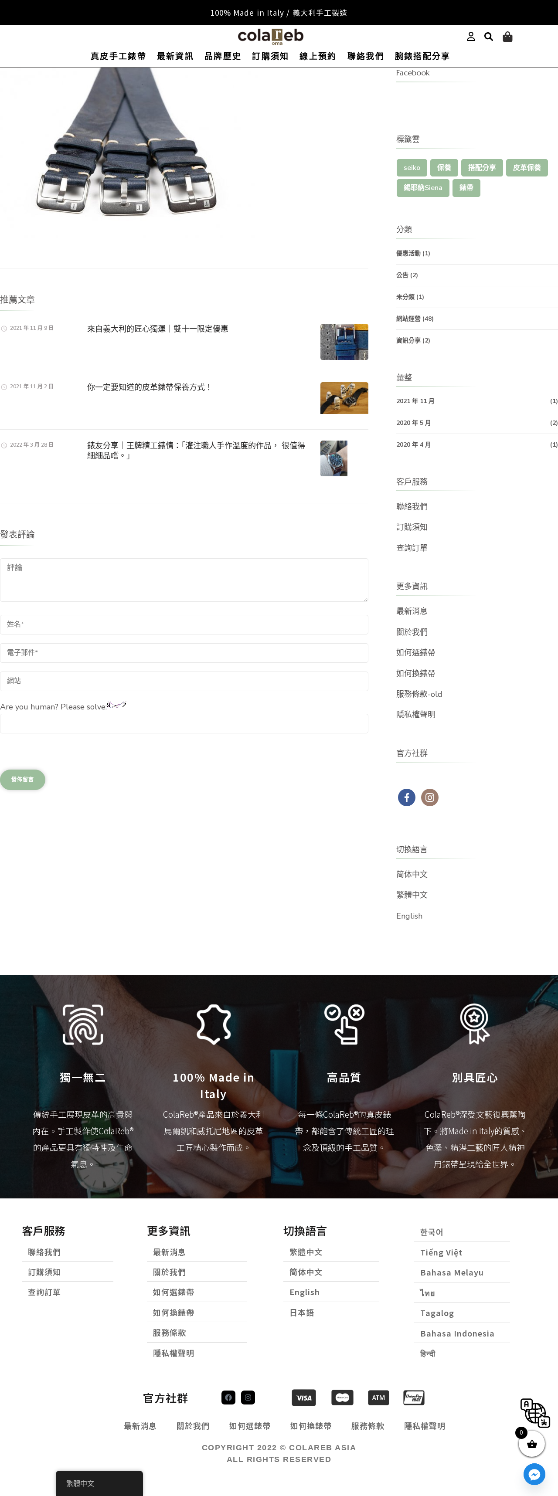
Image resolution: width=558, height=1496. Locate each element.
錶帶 (466, 188)
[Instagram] (248, 1397)
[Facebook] (228, 1397)
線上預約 (318, 56)
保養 (444, 168)
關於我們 (412, 632)
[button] (488, 37)
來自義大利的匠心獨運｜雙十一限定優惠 (157, 329)
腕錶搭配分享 (423, 56)
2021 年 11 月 (415, 401)
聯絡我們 (365, 56)
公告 (402, 275)
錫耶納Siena (423, 188)
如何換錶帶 (416, 673)
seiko (412, 168)
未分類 (405, 297)
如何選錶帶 (416, 653)
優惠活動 (408, 253)
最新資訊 (175, 56)
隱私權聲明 (416, 714)
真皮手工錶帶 (118, 56)
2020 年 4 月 (413, 445)
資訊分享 (408, 340)
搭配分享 (482, 168)
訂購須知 (270, 56)
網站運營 (408, 319)
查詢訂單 (412, 548)
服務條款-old (419, 694)
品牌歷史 (223, 56)
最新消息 (412, 611)
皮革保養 (527, 168)
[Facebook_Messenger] (534, 1474)
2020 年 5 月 (413, 423)
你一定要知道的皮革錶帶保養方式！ (150, 387)
